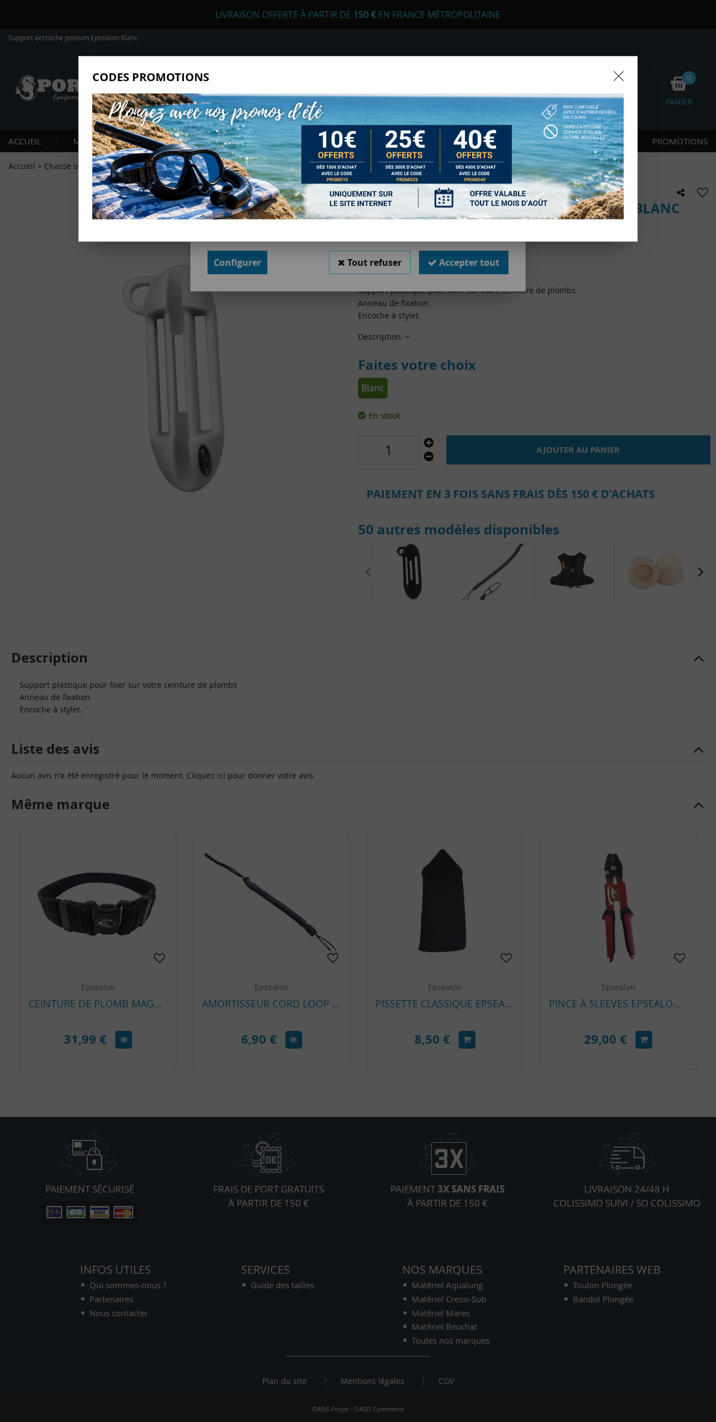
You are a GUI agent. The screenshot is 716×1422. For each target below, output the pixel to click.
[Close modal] (619, 76)
